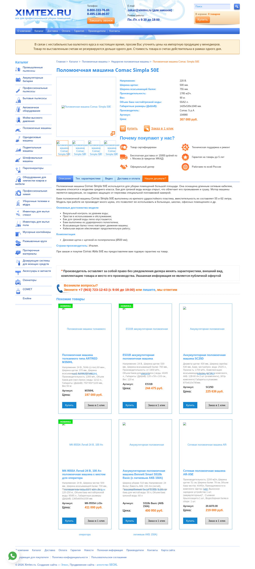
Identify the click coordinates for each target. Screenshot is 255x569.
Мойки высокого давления (32, 119)
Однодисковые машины (32, 139)
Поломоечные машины (37, 127)
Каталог (39, 31)
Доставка (52, 31)
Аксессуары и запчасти (37, 270)
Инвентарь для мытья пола (36, 223)
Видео (109, 178)
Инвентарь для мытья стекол (36, 213)
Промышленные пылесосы (33, 69)
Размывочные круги (35, 241)
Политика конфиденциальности (70, 557)
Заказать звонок (101, 20)
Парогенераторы (33, 167)
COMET (27, 289)
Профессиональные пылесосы (35, 89)
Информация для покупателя (32, 557)
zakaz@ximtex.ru (140, 10)
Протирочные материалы (31, 252)
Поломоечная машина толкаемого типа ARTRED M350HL (79, 358)
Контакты (114, 31)
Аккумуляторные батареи (33, 79)
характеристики (88, 178)
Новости (89, 550)
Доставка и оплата (128, 178)
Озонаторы (29, 280)
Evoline (27, 298)
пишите (149, 290)
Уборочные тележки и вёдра (36, 203)
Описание (65, 178)
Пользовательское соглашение (109, 557)
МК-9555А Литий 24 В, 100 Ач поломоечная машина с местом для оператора (83, 474)
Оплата (66, 31)
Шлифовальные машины (32, 159)
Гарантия (79, 31)
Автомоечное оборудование (31, 109)
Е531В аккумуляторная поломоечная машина (138, 356)
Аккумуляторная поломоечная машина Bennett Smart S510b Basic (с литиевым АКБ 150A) (144, 474)
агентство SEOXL (107, 564)
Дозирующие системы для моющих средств (36, 262)
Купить (132, 128)
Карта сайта (168, 550)
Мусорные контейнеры (37, 231)
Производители (96, 31)
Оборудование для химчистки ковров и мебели (30, 180)
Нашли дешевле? (155, 178)
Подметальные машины (32, 149)
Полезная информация (110, 550)
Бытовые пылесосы (35, 98)
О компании (24, 31)
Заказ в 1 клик (162, 128)
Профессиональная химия (35, 192)
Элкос (64, 564)
